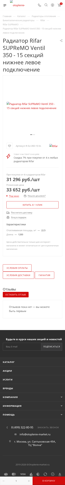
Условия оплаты (17, 268)
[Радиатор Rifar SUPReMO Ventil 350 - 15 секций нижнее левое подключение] (33, 106)
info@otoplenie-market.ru (35, 434)
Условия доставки (18, 275)
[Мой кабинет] (52, 5)
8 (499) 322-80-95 (22, 427)
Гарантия (44, 275)
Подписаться (51, 346)
